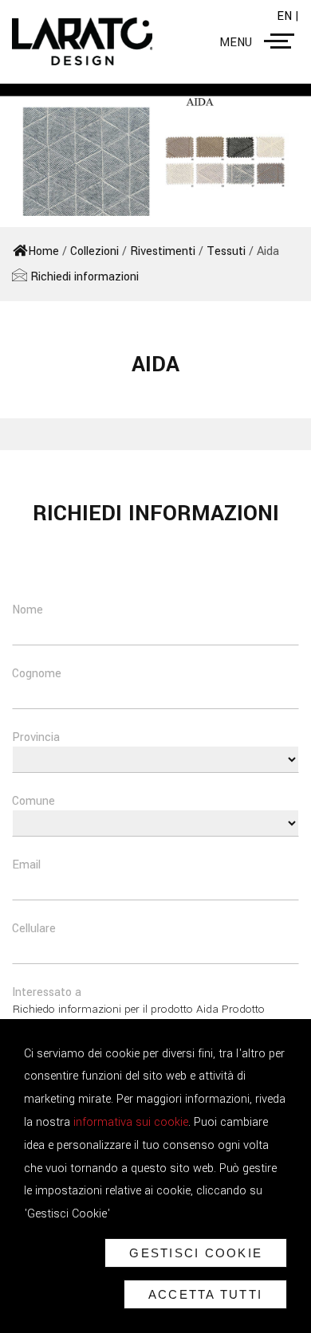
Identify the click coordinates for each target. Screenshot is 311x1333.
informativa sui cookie (130, 1122)
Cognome (36, 673)
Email (26, 865)
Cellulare (34, 928)
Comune (33, 801)
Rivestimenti (162, 251)
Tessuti (226, 251)
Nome (27, 610)
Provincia (36, 737)
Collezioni (94, 251)
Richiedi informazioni (83, 277)
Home (43, 251)
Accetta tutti (205, 1294)
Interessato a (46, 992)
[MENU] (282, 41)
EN (286, 16)
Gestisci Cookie (195, 1253)
